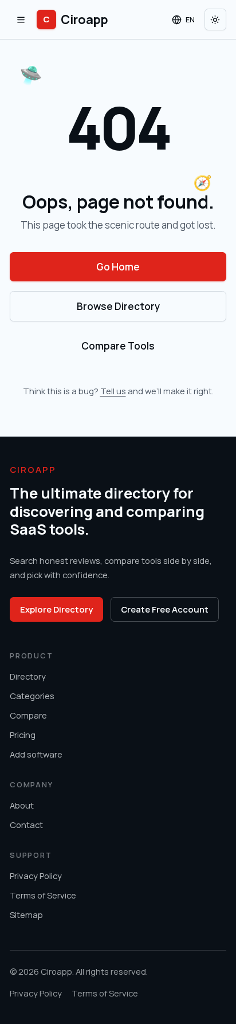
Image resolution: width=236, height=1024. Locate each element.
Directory (28, 676)
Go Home (118, 266)
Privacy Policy (36, 875)
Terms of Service (43, 895)
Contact (26, 824)
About (22, 805)
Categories (32, 695)
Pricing (23, 734)
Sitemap (26, 914)
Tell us (113, 391)
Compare (28, 715)
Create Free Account (165, 609)
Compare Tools (118, 345)
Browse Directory (118, 306)
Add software (36, 754)
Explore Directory (56, 609)
